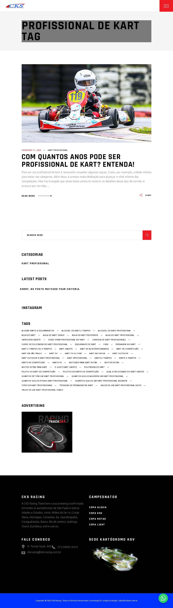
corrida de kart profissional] (109, 340)
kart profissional (77, 358)
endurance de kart (85, 344)
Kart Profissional (58, 150)
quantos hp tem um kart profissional (43, 376)
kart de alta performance (94, 349)
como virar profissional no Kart (66, 340)
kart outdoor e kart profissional (41, 358)
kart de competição (127, 349)
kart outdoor (120, 354)
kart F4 (53, 354)
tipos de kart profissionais (37, 385)
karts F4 (57, 363)
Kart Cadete (66, 349)
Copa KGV (95, 513)
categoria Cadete (31, 340)
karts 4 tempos (127, 358)
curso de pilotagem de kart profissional (45, 344)
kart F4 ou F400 (73, 354)
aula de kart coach (54, 335)
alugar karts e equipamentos (38, 331)
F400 (106, 344)
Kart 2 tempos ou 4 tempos (37, 349)
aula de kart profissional (120, 335)
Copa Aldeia (98, 507)
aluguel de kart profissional (114, 331)
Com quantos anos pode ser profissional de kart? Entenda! (78, 160)
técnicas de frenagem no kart (76, 385)
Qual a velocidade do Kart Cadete (125, 372)
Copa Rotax (97, 519)
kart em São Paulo (32, 354)
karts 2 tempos (103, 358)
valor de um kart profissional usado (42, 390)
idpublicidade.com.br (128, 601)
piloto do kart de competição (39, 372)
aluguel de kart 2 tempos (76, 331)
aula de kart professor (85, 335)
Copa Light (97, 524)
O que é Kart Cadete (66, 367)
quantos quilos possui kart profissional (45, 381)
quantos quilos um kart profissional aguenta (101, 381)
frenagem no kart (126, 344)
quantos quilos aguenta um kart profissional (97, 376)
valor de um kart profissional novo (121, 385)
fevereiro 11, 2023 (31, 150)
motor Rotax (112, 363)
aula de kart (29, 335)
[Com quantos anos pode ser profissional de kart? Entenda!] (86, 103)
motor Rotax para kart (34, 367)
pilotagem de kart (94, 367)
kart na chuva (97, 354)
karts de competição (33, 363)
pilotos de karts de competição (81, 372)
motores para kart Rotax (83, 363)
